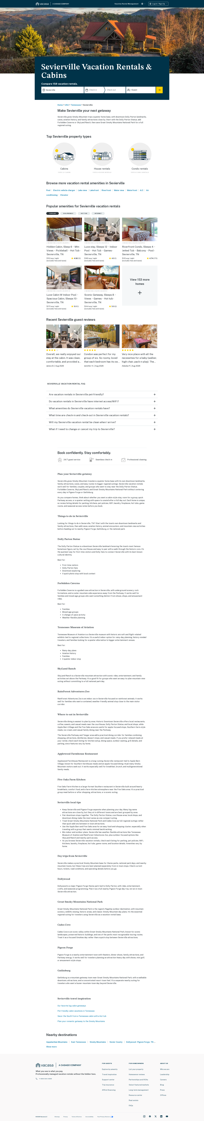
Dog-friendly (68, 213)
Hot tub (84, 213)
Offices (163, 1095)
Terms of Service (77, 1116)
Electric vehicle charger (64, 190)
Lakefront (94, 190)
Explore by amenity (109, 1069)
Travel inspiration (109, 1074)
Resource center (135, 1095)
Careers (163, 1080)
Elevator (64, 195)
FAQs (131, 1106)
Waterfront (132, 190)
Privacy (65, 1116)
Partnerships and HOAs (138, 1080)
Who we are (164, 1069)
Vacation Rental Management (126, 4)
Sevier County (116, 1042)
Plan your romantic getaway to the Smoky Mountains (81, 1021)
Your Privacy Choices (103, 1116)
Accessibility (89, 1116)
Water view (119, 190)
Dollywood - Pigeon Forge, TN (139, 1042)
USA (67, 105)
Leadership (164, 1074)
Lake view (82, 190)
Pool (48, 190)
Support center (108, 1080)
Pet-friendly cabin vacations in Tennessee (76, 1011)
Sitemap (57, 1116)
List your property (136, 1069)
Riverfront (106, 190)
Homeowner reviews (137, 1074)
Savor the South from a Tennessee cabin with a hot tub (81, 1016)
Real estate (133, 1100)
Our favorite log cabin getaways (71, 1006)
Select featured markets (139, 1085)
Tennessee (76, 105)
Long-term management (139, 1090)
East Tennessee (78, 1042)
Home (60, 105)
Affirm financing (109, 1090)
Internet (98, 213)
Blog (162, 1085)
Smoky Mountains (98, 1042)
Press (162, 1090)
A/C (141, 190)
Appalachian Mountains (56, 1042)
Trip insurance (108, 1085)
